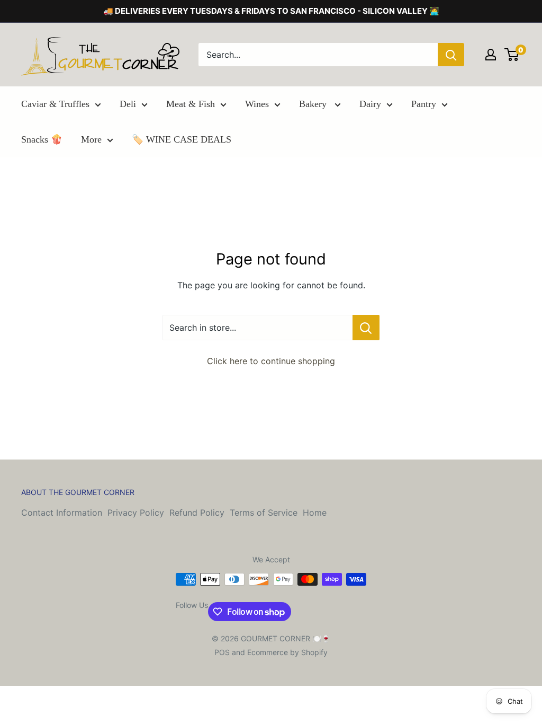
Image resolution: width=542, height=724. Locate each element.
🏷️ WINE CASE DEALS (181, 139)
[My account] (490, 54)
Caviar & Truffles (55, 104)
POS (222, 652)
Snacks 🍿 (41, 139)
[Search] (451, 54)
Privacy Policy (135, 512)
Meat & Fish (190, 104)
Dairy (370, 104)
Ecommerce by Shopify (287, 652)
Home (315, 512)
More (91, 139)
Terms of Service (263, 512)
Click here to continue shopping (271, 361)
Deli (128, 104)
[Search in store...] (366, 327)
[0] (512, 54)
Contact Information (61, 512)
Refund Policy (196, 512)
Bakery (314, 104)
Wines (257, 104)
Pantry (423, 104)
